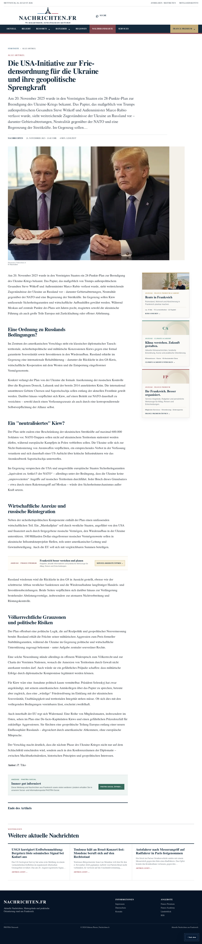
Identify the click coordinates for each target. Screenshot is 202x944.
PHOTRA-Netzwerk (11, 927)
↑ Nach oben (191, 937)
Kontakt (118, 911)
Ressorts (43, 28)
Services (123, 29)
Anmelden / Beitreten (163, 3)
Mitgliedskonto (188, 3)
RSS (162, 915)
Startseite (13, 48)
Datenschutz (120, 908)
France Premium (184, 28)
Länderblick (166, 911)
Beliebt (26, 29)
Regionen (81, 29)
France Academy (168, 908)
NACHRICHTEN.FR (25, 902)
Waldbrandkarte (102, 29)
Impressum (120, 904)
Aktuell (11, 29)
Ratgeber (63, 28)
